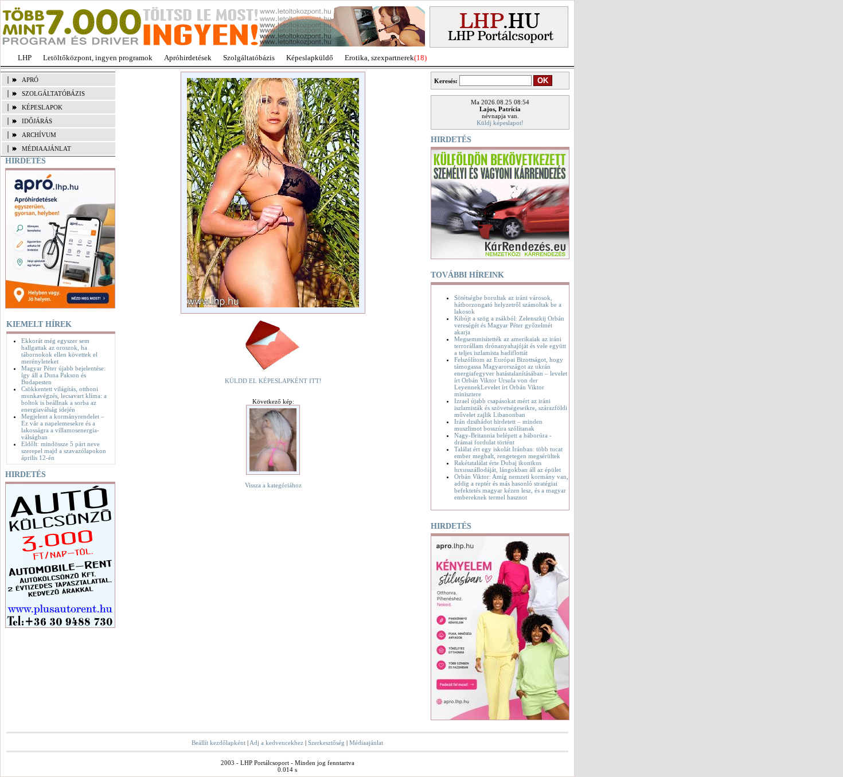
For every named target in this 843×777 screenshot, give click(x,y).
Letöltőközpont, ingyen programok (98, 57)
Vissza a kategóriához (273, 485)
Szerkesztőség (326, 742)
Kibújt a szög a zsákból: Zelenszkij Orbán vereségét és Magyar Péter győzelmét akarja (509, 325)
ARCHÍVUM (39, 134)
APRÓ (30, 79)
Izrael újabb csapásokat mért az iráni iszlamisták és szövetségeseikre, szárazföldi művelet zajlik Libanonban (510, 407)
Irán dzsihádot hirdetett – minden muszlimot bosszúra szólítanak (498, 425)
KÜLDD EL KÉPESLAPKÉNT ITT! (273, 380)
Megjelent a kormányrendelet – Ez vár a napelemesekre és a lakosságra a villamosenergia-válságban (62, 426)
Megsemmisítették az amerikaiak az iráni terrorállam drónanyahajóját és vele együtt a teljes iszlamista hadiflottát (510, 345)
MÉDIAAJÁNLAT (46, 148)
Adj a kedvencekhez (276, 742)
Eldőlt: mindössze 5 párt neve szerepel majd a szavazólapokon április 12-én (63, 450)
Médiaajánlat (366, 742)
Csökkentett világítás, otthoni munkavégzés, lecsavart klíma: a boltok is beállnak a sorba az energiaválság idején (64, 399)
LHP (25, 57)
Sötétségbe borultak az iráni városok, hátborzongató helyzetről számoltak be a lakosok (507, 304)
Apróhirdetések (188, 57)
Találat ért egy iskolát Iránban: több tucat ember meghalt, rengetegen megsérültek (508, 452)
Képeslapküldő (309, 57)
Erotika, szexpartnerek (379, 57)
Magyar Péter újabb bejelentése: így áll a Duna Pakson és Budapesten (63, 375)
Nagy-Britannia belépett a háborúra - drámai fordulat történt (503, 439)
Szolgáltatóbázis (249, 57)
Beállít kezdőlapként (218, 742)
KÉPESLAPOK (42, 107)
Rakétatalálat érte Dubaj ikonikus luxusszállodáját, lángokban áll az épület (507, 466)
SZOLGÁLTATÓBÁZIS (53, 93)
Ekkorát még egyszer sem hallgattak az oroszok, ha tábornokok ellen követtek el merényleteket (59, 351)
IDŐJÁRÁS (37, 121)
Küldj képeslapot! (500, 122)
